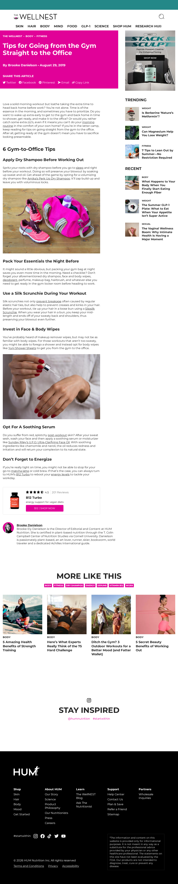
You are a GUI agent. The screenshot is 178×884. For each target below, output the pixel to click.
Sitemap (113, 814)
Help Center (115, 794)
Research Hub (148, 26)
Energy (90, 585)
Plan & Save (115, 804)
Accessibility (70, 866)
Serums (102, 585)
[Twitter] (56, 836)
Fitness (42, 36)
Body (45, 26)
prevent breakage (48, 301)
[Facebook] (43, 836)
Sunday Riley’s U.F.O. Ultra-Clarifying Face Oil (39, 442)
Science (102, 26)
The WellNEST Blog (86, 796)
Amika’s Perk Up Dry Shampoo (48, 178)
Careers (50, 823)
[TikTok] (49, 836)
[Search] (161, 16)
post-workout (57, 435)
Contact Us (115, 799)
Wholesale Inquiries (146, 796)
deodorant (10, 280)
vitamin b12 (116, 585)
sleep (79, 167)
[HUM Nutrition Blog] (35, 16)
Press (48, 818)
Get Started (22, 814)
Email (65, 82)
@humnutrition (79, 718)
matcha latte (20, 471)
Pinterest (48, 82)
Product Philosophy (52, 806)
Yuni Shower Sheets (22, 348)
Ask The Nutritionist (84, 804)
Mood (18, 809)
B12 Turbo (23, 474)
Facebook (29, 82)
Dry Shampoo (74, 585)
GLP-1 (85, 26)
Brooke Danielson (22, 65)
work (129, 585)
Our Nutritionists (56, 813)
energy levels (60, 474)
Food (72, 26)
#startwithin (101, 718)
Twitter (11, 82)
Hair (32, 26)
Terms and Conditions (29, 866)
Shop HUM (122, 26)
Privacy (53, 866)
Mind (58, 26)
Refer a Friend (117, 809)
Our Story (51, 794)
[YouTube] (63, 836)
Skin (19, 26)
